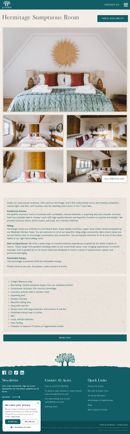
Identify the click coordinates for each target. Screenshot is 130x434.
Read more (16, 417)
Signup (6, 397)
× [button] (38, 403)
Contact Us (111, 5)
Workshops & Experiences (100, 400)
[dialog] (22, 415)
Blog (90, 405)
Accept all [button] (13, 422)
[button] (21, 427)
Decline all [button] (30, 422)
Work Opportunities (98, 409)
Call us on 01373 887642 (57, 386)
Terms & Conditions (107, 425)
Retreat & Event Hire (98, 391)
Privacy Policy (123, 425)
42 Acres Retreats (97, 395)
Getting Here (51, 406)
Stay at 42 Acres (96, 386)
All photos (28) (114, 179)
